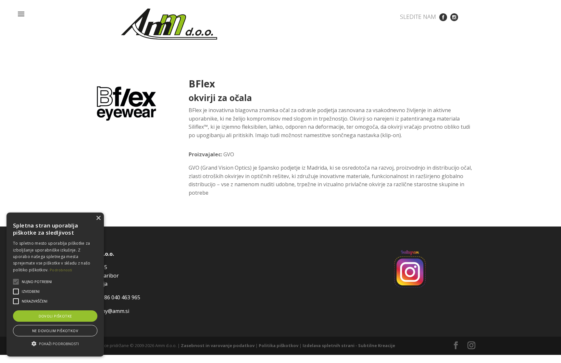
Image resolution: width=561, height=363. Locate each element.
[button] (55, 344)
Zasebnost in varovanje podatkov (218, 345)
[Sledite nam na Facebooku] (443, 16)
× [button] (98, 218)
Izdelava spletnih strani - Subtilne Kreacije (349, 345)
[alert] (55, 285)
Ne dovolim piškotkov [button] (55, 330)
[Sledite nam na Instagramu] (454, 16)
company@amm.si (107, 311)
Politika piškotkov (278, 345)
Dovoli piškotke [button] (55, 316)
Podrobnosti (61, 269)
